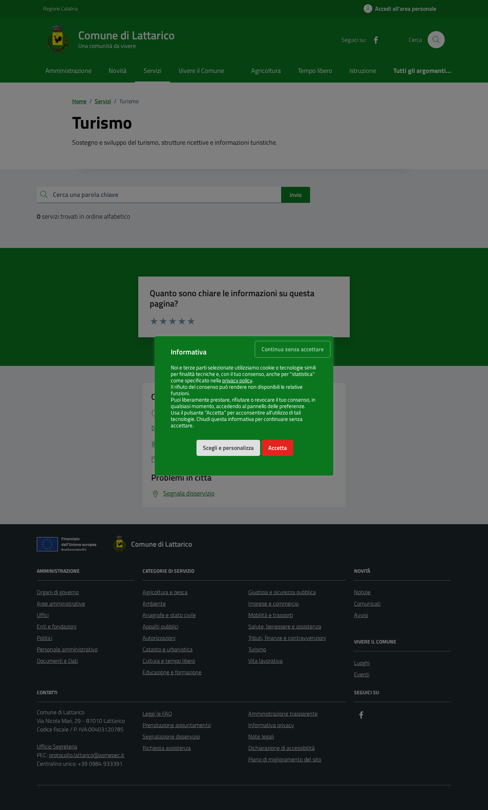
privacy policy (237, 380)
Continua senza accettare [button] (293, 349)
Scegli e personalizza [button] (228, 447)
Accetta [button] (277, 447)
